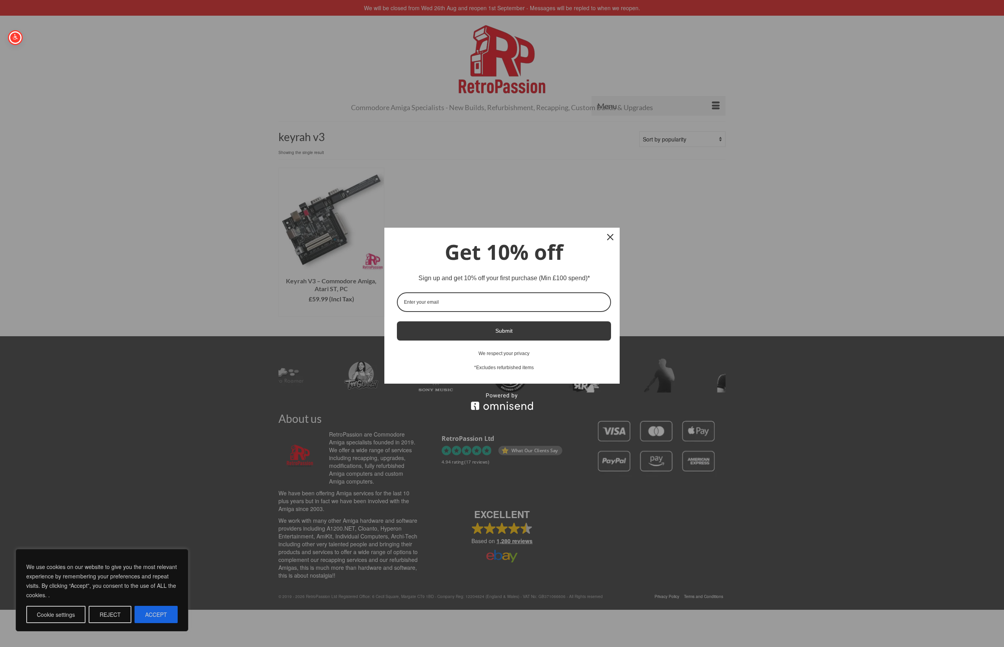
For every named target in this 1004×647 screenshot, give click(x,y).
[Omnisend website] (502, 401)
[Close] (610, 237)
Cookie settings (56, 614)
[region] (102, 590)
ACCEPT (156, 614)
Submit (504, 331)
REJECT (110, 614)
